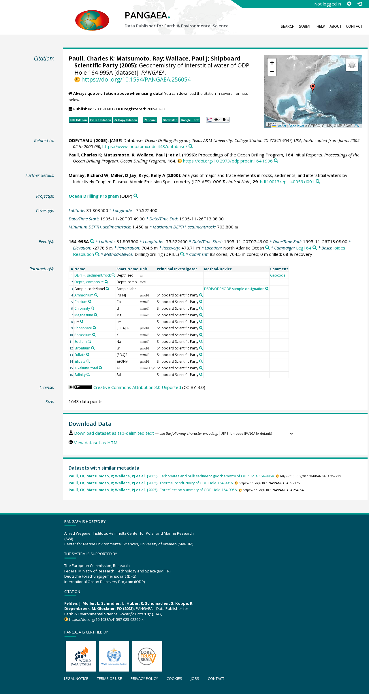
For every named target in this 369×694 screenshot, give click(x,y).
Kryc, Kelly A (152, 175)
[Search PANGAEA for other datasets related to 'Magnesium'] (95, 315)
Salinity (80, 374)
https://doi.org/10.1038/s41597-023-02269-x (106, 619)
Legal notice (76, 678)
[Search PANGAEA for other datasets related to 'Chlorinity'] (92, 308)
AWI (357, 125)
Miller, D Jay (123, 175)
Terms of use (109, 678)
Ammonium (83, 295)
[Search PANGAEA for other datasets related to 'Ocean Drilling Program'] (135, 196)
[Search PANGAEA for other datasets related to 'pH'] (82, 321)
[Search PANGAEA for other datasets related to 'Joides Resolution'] (97, 254)
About (336, 26)
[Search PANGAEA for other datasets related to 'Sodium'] (89, 341)
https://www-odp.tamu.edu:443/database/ (144, 146)
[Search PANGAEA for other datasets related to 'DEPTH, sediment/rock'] (113, 275)
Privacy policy (144, 678)
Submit (305, 26)
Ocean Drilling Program (94, 196)
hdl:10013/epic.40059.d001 (287, 181)
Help (321, 26)
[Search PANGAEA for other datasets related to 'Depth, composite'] (106, 281)
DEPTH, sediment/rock (92, 275)
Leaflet (281, 125)
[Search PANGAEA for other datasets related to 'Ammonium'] (96, 295)
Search (288, 26)
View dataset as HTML (97, 442)
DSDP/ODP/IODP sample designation (234, 288)
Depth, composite (89, 281)
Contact (354, 26)
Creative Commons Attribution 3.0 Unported (137, 387)
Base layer (296, 125)
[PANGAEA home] (92, 15)
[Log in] (359, 3)
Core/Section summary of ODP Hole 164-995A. (153, 489)
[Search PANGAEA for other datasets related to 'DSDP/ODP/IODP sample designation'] (267, 288)
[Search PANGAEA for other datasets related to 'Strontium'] (93, 348)
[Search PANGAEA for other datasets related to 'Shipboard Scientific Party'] (201, 295)
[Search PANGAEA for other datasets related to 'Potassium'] (94, 334)
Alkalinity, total (86, 368)
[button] (312, 88)
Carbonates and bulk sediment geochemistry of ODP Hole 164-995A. (172, 476)
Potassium (82, 334)
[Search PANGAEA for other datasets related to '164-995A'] (92, 241)
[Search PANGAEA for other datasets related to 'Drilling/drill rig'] (182, 254)
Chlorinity (82, 308)
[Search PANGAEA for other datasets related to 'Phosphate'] (94, 328)
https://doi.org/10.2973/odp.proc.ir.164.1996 (228, 161)
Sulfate (79, 354)
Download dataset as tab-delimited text (114, 433)
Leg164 (303, 248)
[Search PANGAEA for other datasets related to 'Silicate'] (88, 361)
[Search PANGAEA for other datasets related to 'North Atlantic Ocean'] (267, 248)
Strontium (82, 348)
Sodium (80, 341)
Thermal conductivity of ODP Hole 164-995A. (151, 483)
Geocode (277, 275)
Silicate (80, 361)
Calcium (80, 301)
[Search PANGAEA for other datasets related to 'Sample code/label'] (107, 288)
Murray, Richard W (88, 175)
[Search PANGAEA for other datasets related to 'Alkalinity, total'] (100, 368)
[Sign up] (349, 3)
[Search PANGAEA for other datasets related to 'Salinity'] (88, 374)
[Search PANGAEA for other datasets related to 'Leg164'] (314, 248)
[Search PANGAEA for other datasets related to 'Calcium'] (90, 301)
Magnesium (83, 315)
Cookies (174, 678)
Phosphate (83, 328)
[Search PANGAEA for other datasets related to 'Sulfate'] (88, 354)
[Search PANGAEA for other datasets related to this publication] (191, 146)
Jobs (195, 678)
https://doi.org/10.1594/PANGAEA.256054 (136, 79)
